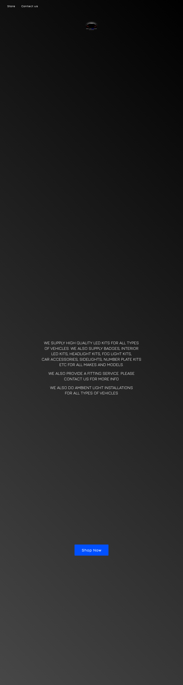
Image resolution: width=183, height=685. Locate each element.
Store (11, 6)
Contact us (29, 6)
